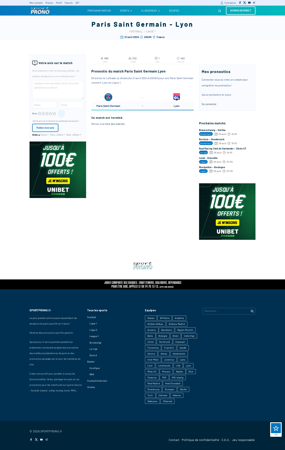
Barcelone (166, 329)
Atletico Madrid (177, 324)
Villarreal (167, 401)
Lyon (184, 24)
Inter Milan (153, 359)
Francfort (169, 347)
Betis (150, 335)
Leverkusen (164, 365)
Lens (150, 365)
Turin (150, 395)
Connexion (230, 2)
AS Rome (165, 318)
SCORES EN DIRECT (240, 10)
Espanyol (180, 341)
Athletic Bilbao (155, 324)
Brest (175, 335)
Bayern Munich (185, 329)
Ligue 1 (151, 31)
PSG (164, 377)
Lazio (183, 359)
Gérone (151, 353)
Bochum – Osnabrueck (211, 139)
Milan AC (152, 371)
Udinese (162, 395)
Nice (191, 371)
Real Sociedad (172, 383)
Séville (183, 389)
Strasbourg (153, 389)
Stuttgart (169, 389)
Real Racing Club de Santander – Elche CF (222, 148)
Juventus (169, 359)
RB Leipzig (177, 377)
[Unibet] (58, 197)
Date (53, 134)
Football (136, 31)
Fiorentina (153, 347)
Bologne (162, 335)
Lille (178, 365)
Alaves (150, 318)
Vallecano (152, 401)
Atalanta (179, 318)
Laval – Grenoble (208, 158)
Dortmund (164, 341)
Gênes (164, 353)
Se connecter (209, 104)
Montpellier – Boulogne (212, 167)
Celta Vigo (189, 335)
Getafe (183, 347)
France (161, 37)
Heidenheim (179, 353)
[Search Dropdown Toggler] (220, 11)
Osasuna (152, 377)
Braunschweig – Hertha (212, 130)
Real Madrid (153, 383)
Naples (179, 371)
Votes (36, 134)
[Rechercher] (252, 311)
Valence (177, 395)
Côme (150, 341)
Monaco (166, 371)
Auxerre (151, 329)
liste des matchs (115, 123)
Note (34, 113)
